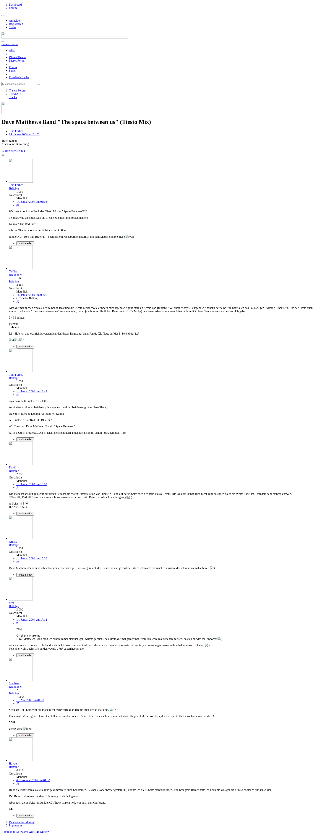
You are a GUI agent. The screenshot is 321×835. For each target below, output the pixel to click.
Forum (13, 67)
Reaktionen (15, 274)
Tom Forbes (16, 131)
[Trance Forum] (65, 37)
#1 (17, 205)
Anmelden (15, 20)
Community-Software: (25, 831)
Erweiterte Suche (19, 77)
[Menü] (2, 15)
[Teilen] (2, 155)
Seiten (12, 70)
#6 (17, 622)
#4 (17, 487)
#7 (17, 703)
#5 (17, 561)
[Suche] (2, 41)
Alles (12, 50)
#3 (17, 394)
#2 (17, 301)
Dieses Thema (17, 57)
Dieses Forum (17, 60)
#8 (17, 783)
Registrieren (16, 23)
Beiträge (14, 188)
